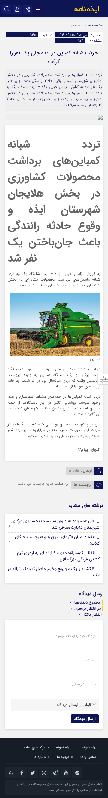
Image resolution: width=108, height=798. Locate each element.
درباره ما (63, 757)
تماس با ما (88, 757)
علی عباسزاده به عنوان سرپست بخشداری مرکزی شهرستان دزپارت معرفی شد (55, 524)
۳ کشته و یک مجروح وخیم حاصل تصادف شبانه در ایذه (54, 572)
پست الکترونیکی (84, 684)
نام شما (90, 660)
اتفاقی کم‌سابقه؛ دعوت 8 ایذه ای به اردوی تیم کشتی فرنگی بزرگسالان (58, 556)
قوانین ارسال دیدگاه (74, 705)
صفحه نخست (92, 25)
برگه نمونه (89, 747)
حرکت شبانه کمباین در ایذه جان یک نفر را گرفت (54, 57)
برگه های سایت (33, 747)
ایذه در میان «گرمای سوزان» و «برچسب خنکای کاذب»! (57, 540)
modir (74, 470)
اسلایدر (76, 25)
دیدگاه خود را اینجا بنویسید (76, 636)
